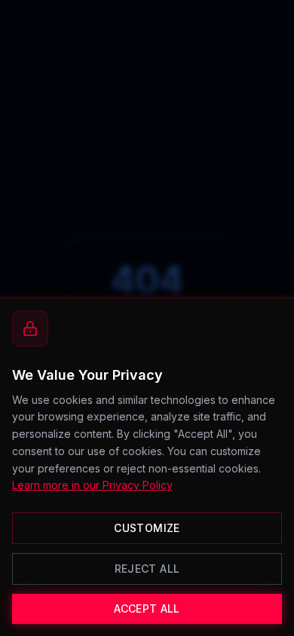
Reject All (147, 568)
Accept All (147, 608)
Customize (146, 527)
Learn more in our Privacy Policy (92, 485)
